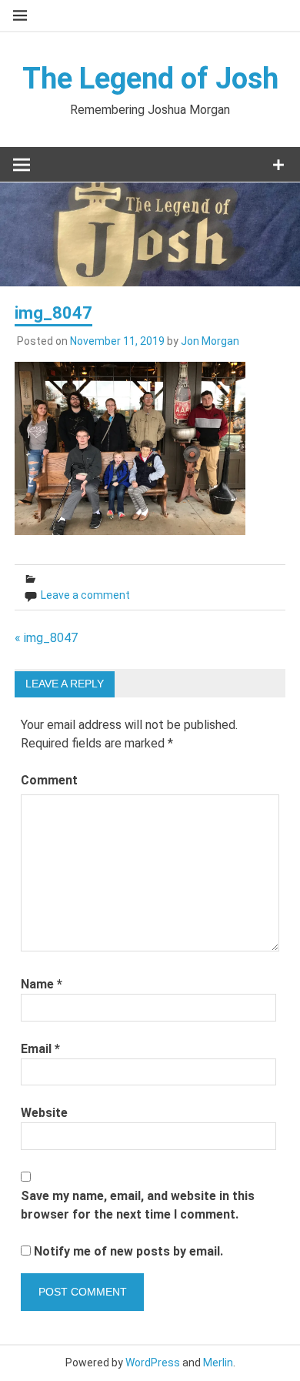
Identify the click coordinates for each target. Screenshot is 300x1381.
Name (41, 984)
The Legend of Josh (150, 78)
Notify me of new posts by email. (128, 1251)
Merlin (218, 1362)
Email (40, 1049)
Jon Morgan (210, 341)
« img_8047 (46, 637)
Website (44, 1112)
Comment (49, 780)
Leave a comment (85, 595)
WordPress (152, 1362)
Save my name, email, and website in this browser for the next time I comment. (138, 1205)
